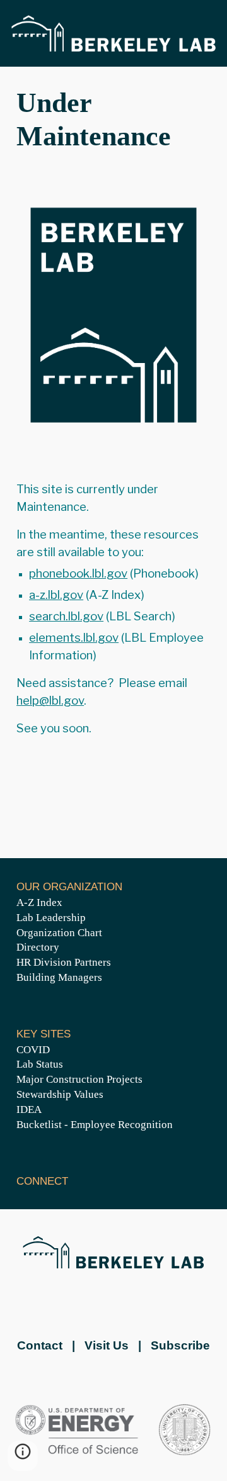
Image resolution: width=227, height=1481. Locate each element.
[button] (23, 1456)
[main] (113, 120)
